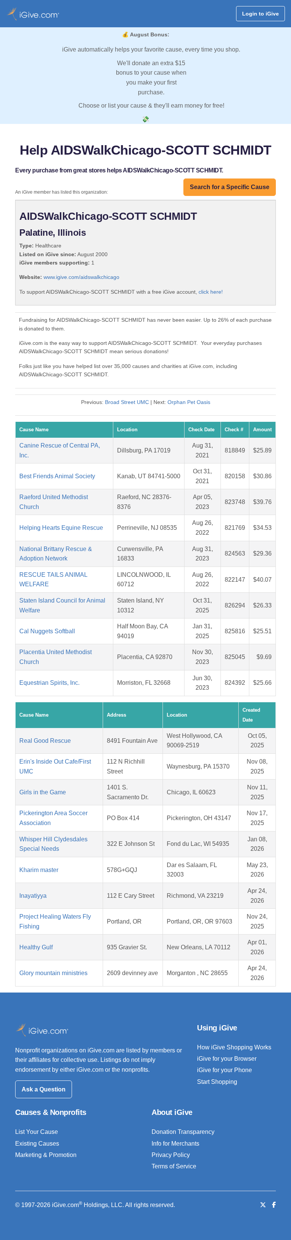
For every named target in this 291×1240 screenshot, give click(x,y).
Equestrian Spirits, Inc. (49, 682)
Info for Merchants (175, 1143)
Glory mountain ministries (53, 973)
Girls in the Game (42, 792)
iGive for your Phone (224, 1070)
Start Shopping (217, 1082)
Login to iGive (260, 14)
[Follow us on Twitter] (263, 1205)
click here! (211, 292)
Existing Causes (37, 1143)
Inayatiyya (33, 895)
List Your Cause (36, 1132)
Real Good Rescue (45, 740)
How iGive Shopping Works (234, 1047)
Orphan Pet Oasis (188, 402)
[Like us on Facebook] (274, 1205)
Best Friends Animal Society (57, 476)
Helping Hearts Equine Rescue (61, 527)
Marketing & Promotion (46, 1155)
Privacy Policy (171, 1155)
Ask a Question (44, 1089)
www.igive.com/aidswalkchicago (81, 277)
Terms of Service (174, 1166)
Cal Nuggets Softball (47, 631)
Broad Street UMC (127, 402)
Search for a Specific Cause (229, 187)
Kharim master (38, 870)
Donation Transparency (183, 1132)
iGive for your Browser (227, 1058)
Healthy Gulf (36, 947)
